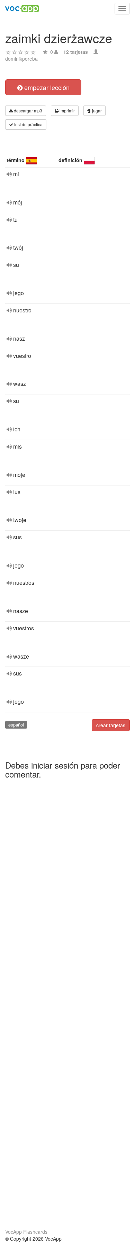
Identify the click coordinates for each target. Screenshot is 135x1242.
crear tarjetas (110, 725)
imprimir (66, 110)
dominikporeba (21, 58)
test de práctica (28, 124)
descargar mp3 (27, 110)
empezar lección (46, 87)
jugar (96, 110)
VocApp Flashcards (26, 1231)
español (16, 724)
